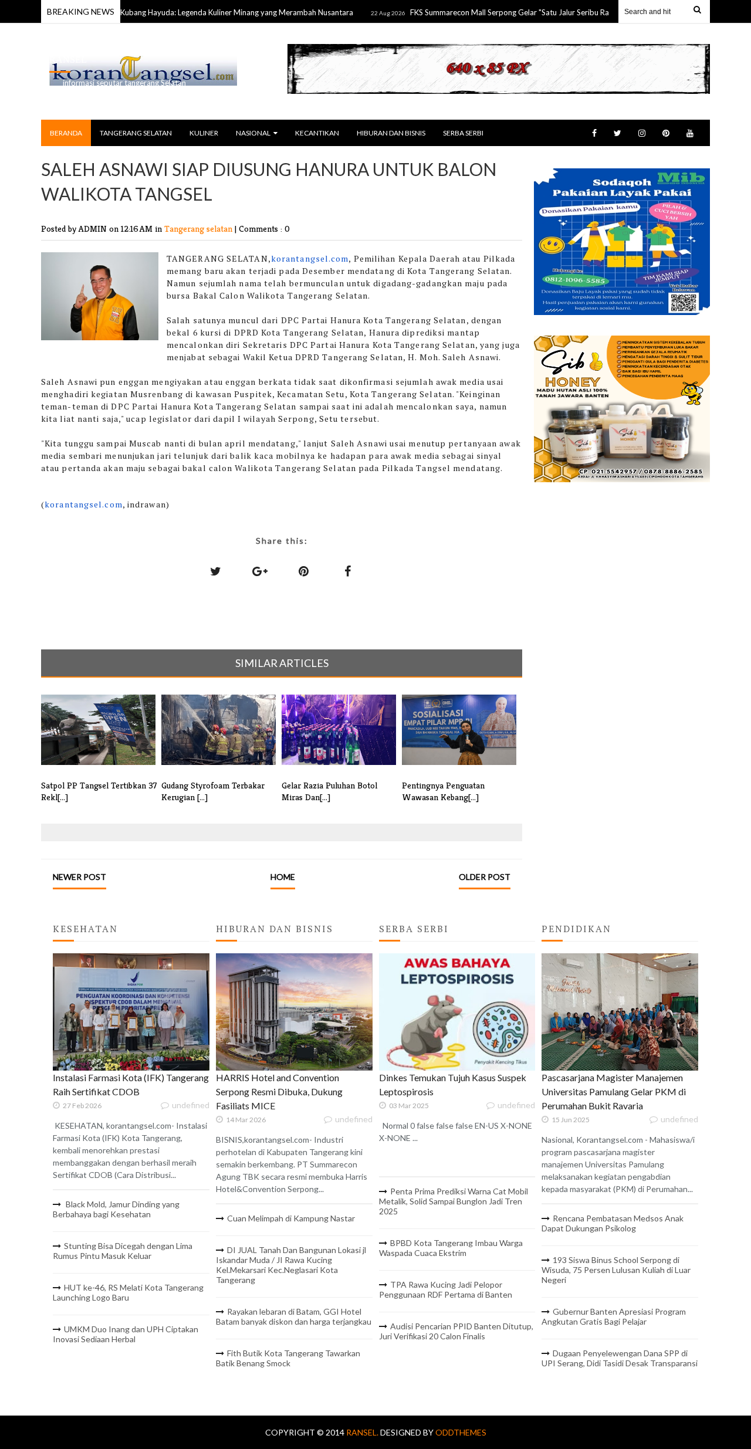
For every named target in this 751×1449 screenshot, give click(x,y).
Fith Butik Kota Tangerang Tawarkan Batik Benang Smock (288, 1358)
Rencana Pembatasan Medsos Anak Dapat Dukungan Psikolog (613, 1223)
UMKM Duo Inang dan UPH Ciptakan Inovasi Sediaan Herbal (125, 1334)
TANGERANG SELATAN (136, 132)
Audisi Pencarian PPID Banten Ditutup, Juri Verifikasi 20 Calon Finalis (456, 1331)
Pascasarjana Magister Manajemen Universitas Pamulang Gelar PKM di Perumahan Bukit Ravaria (614, 1091)
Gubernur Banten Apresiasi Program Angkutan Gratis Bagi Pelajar (614, 1316)
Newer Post (79, 877)
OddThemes (460, 1432)
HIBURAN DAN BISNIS (391, 132)
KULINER (204, 132)
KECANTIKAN (317, 132)
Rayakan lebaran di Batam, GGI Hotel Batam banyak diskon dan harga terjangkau (293, 1316)
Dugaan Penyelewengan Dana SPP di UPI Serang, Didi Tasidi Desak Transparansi (620, 1358)
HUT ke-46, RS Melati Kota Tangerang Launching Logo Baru (128, 1292)
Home (282, 877)
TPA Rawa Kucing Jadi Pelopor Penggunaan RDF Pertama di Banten (445, 1289)
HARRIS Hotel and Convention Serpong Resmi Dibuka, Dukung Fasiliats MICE (279, 1091)
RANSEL (68, 60)
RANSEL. (363, 1432)
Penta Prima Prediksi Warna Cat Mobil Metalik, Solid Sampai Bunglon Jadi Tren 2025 (453, 1201)
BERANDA (66, 132)
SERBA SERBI (463, 132)
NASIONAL (253, 132)
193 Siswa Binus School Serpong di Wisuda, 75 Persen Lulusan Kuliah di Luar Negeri (616, 1270)
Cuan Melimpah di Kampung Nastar (291, 1218)
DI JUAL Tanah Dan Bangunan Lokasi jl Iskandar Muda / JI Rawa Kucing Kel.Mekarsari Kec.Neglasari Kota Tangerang (291, 1265)
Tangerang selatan (199, 228)
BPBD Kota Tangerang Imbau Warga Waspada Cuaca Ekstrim (451, 1248)
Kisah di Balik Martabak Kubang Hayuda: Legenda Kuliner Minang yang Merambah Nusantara (166, 12)
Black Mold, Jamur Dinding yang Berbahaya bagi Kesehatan (116, 1209)
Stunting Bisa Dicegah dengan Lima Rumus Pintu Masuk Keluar (122, 1251)
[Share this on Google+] (260, 571)
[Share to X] (216, 571)
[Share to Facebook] (348, 571)
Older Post (484, 877)
